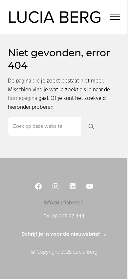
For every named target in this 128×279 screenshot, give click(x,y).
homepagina (22, 98)
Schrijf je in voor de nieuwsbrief (61, 234)
